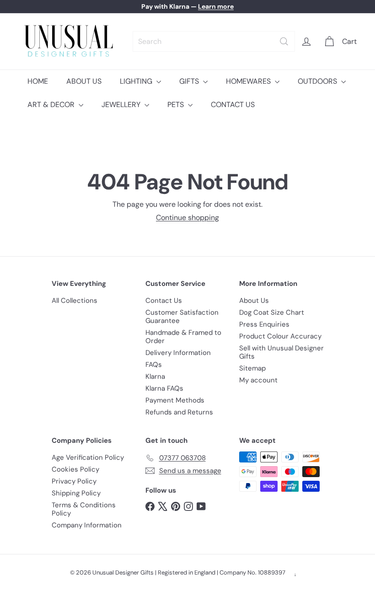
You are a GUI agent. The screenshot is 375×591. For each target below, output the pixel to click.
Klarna (155, 376)
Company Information (87, 525)
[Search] (284, 41)
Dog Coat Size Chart (271, 312)
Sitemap (252, 368)
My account (258, 380)
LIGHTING (137, 81)
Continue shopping (187, 217)
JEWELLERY (122, 104)
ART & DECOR (51, 104)
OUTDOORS (318, 81)
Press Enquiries (264, 324)
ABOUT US (84, 81)
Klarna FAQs (164, 388)
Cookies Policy (75, 469)
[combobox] (214, 41)
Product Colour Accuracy (280, 336)
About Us (254, 300)
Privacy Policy (74, 481)
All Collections (74, 300)
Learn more (216, 6)
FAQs (153, 364)
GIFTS (190, 81)
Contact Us (163, 300)
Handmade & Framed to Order (183, 336)
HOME (37, 81)
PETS (176, 104)
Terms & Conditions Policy (84, 509)
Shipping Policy (76, 493)
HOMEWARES (249, 81)
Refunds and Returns (179, 412)
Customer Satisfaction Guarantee (182, 316)
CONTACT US (233, 104)
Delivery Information (178, 352)
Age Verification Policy (88, 457)
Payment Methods (174, 400)
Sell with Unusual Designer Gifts (281, 352)
